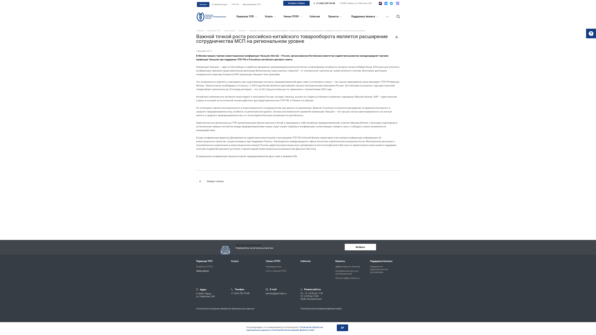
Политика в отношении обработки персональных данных (225, 308)
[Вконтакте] (386, 3)
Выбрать (360, 247)
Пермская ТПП (245, 16)
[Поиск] (397, 16)
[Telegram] (391, 3)
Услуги (269, 16)
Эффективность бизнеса (347, 266)
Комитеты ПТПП (204, 266)
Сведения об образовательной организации (379, 269)
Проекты (333, 16)
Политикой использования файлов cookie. (293, 330)
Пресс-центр (202, 271)
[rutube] (380, 3)
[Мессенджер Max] (397, 3)
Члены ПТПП (291, 16)
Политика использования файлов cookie (321, 308)
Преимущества (273, 266)
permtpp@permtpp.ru (276, 293)
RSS (397, 37)
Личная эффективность (347, 278)
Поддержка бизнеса (363, 16)
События (314, 16)
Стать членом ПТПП (276, 271)
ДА (342, 327)
